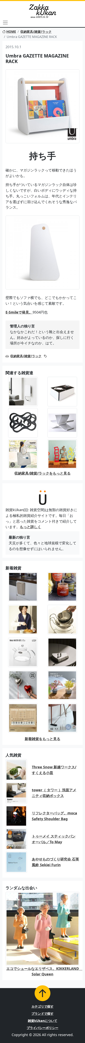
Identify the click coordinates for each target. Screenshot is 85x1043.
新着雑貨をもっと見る (42, 738)
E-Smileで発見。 (19, 312)
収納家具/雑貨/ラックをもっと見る (42, 473)
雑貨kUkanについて (42, 1021)
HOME (11, 31)
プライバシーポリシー (42, 1028)
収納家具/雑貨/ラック (36, 31)
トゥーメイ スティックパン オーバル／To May (54, 839)
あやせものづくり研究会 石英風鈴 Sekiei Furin (55, 862)
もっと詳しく (30, 526)
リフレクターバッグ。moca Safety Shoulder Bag (54, 816)
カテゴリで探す (42, 1006)
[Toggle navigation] (5, 22)
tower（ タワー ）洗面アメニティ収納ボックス (54, 793)
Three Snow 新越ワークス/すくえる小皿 (54, 770)
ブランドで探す (42, 1013)
